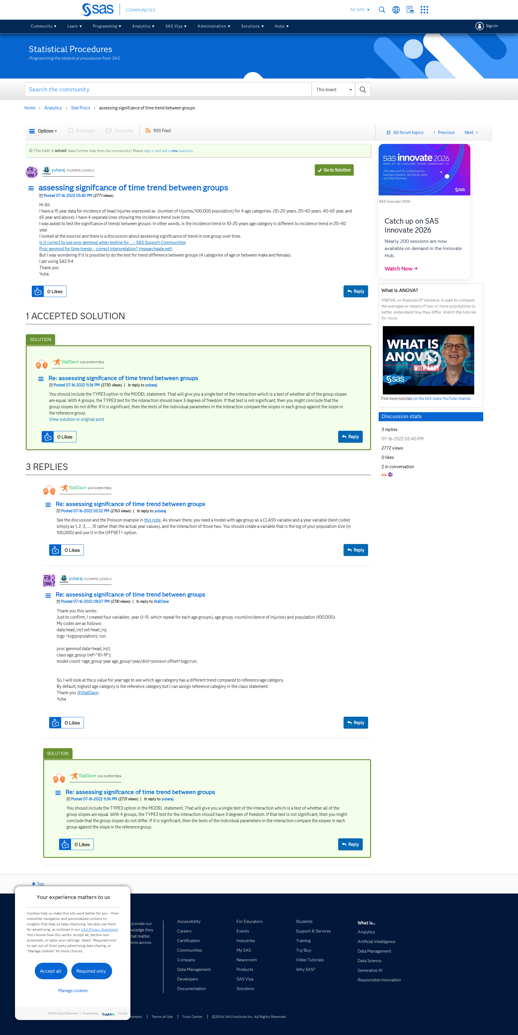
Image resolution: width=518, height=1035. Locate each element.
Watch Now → (401, 268)
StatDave (70, 361)
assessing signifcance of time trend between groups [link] (147, 108)
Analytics (141, 26)
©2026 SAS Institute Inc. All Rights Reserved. (249, 1016)
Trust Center (192, 1016)
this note (152, 520)
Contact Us (410, 9)
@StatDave (87, 692)
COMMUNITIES (140, 10)
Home (29, 108)
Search (382, 9)
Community (41, 26)
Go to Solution (337, 170)
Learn (72, 26)
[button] (32, 188)
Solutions (250, 26)
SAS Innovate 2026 (394, 201)
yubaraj (58, 170)
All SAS (357, 9)
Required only (91, 971)
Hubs (280, 26)
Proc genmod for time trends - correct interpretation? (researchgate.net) (105, 248)
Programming (105, 26)
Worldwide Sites (396, 9)
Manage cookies (73, 990)
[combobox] (198, 89)
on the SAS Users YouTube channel (442, 398)
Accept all (50, 971)
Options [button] (45, 131)
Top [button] (40, 884)
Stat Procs (80, 108)
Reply (359, 291)
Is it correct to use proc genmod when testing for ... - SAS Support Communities (112, 242)
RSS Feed (162, 130)
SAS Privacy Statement (99, 929)
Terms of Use (162, 1016)
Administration (212, 26)
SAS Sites (424, 9)
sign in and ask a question (168, 150)
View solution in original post (76, 419)
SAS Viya (174, 26)
